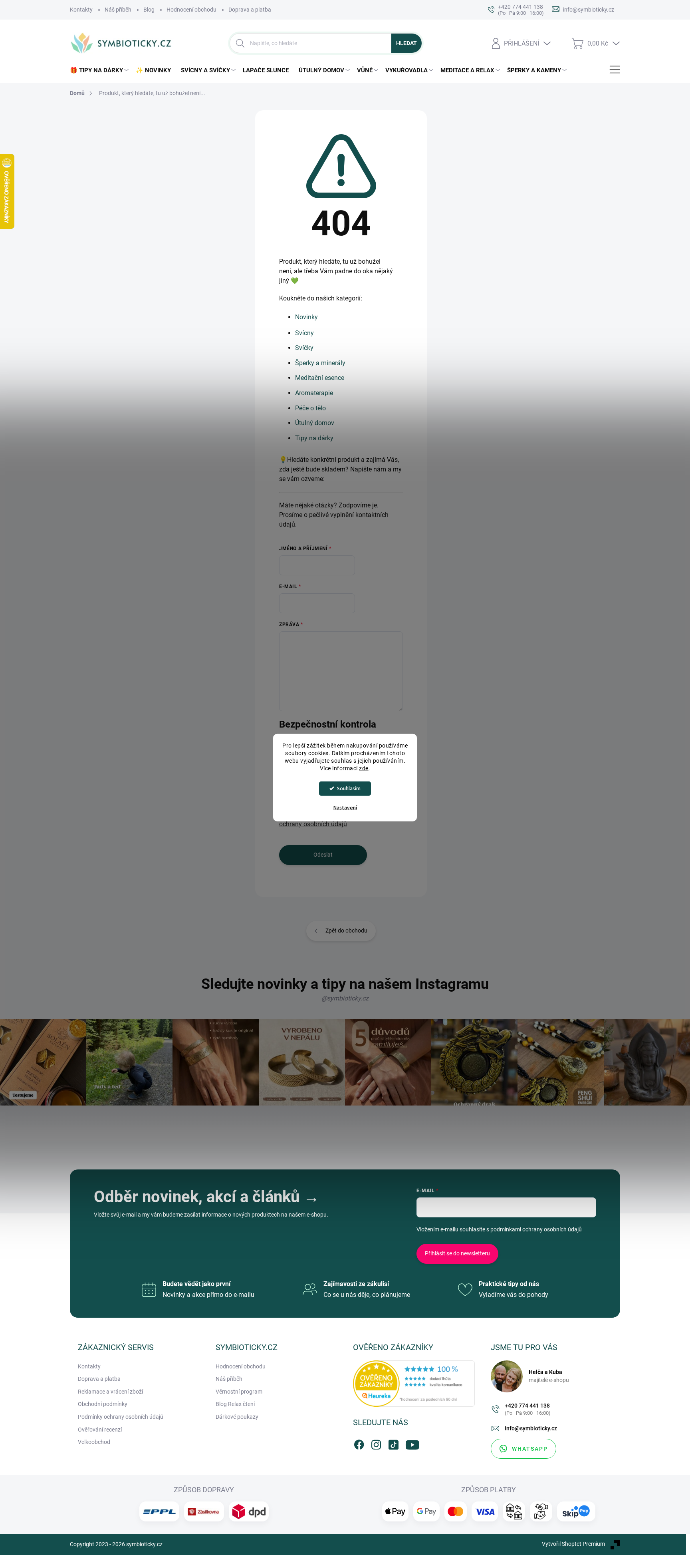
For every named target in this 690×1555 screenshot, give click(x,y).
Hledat (406, 43)
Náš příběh (118, 9)
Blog (149, 9)
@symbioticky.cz (345, 998)
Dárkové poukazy (237, 1417)
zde (364, 768)
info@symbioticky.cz (531, 1428)
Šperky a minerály (320, 363)
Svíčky (304, 348)
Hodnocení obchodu (191, 9)
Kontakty (81, 9)
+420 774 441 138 (528, 1409)
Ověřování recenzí (100, 1429)
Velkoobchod (94, 1442)
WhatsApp (530, 1449)
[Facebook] (359, 1443)
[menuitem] (101, 70)
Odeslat (323, 854)
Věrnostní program (239, 1391)
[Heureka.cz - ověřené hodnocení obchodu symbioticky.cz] (414, 1383)
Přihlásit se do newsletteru (457, 1253)
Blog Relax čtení (235, 1404)
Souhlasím (349, 788)
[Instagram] (376, 1443)
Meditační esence (319, 378)
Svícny (304, 333)
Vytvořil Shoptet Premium (573, 1544)
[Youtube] (410, 1443)
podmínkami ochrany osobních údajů (536, 1229)
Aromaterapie (314, 393)
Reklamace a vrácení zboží (110, 1391)
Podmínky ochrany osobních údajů (120, 1417)
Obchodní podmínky (102, 1404)
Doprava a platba (249, 9)
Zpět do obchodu (346, 930)
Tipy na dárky (314, 438)
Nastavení (345, 807)
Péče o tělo (310, 408)
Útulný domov (314, 423)
